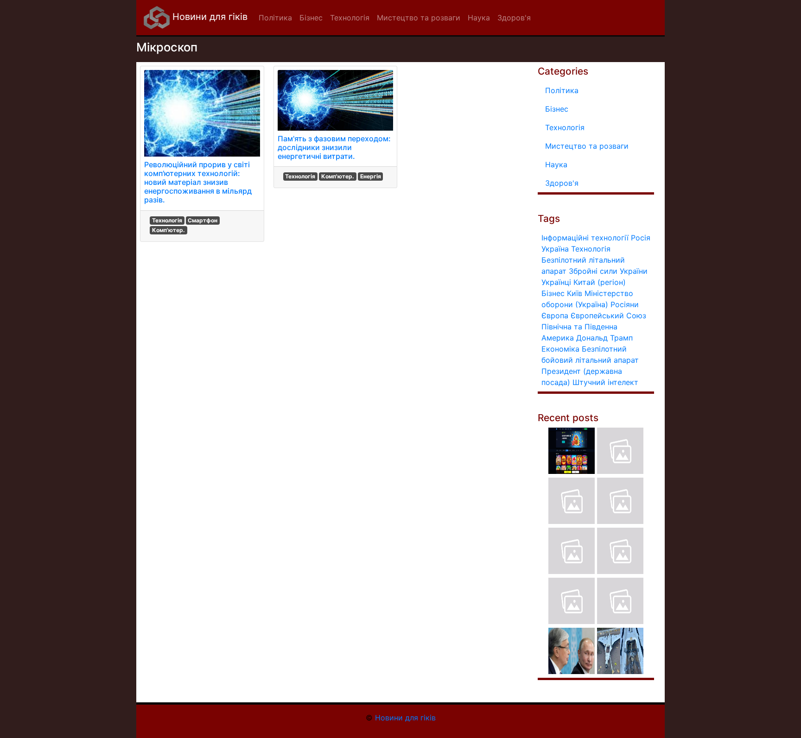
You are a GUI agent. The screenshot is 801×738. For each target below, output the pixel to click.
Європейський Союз (608, 315)
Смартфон (202, 220)
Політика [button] (275, 17)
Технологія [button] (349, 17)
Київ (574, 293)
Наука (556, 164)
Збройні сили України (608, 271)
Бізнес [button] (311, 17)
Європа (554, 315)
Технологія (167, 220)
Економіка (560, 348)
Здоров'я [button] (514, 17)
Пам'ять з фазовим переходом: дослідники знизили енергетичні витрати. (334, 147)
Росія (640, 237)
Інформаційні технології (585, 237)
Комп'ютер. (168, 230)
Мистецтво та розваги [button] (418, 17)
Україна (555, 248)
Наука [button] (479, 17)
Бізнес (556, 109)
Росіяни (624, 304)
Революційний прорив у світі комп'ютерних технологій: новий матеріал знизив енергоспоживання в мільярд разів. (198, 182)
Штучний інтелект (605, 382)
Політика (561, 90)
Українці (556, 282)
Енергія (370, 176)
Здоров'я (561, 183)
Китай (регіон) (599, 282)
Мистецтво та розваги (587, 146)
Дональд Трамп (604, 337)
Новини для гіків (209, 16)
